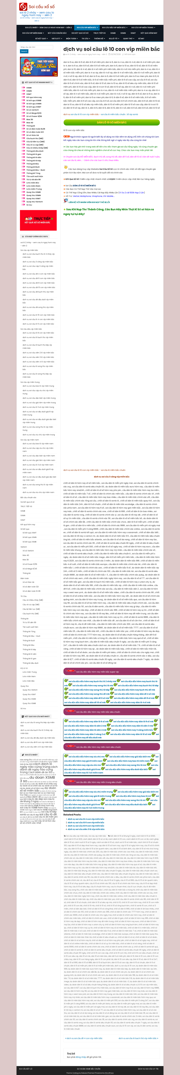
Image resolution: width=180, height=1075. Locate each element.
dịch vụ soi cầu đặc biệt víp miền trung (39, 398)
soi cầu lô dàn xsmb (142, 1026)
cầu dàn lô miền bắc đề (116, 858)
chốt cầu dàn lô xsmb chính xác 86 (131, 899)
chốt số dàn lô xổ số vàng (131, 943)
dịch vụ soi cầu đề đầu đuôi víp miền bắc (38, 738)
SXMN (123, 33)
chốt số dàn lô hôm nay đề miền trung (97, 921)
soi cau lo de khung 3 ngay (37, 800)
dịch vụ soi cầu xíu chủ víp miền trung (39, 434)
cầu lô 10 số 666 (127, 880)
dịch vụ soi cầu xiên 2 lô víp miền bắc (38, 352)
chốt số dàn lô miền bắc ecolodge (85, 934)
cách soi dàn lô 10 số (105, 842)
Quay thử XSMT (33, 198)
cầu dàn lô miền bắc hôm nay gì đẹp (91, 864)
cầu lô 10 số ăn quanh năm (146, 880)
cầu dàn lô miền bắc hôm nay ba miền (80, 861)
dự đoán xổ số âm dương (48, 791)
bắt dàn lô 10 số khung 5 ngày (122, 836)
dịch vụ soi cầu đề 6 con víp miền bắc (39, 278)
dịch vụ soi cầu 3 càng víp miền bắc (38, 261)
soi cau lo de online (32, 804)
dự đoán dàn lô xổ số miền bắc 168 (120, 975)
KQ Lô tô (113, 38)
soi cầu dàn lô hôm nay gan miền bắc (104, 991)
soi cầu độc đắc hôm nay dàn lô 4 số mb (130, 702)
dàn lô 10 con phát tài (104, 959)
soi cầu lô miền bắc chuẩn (113, 114)
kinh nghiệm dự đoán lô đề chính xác (40, 795)
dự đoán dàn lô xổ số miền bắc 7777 (86, 978)
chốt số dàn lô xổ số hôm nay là (77, 940)
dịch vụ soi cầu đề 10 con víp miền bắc (39, 287)
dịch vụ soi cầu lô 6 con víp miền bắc (86, 822)
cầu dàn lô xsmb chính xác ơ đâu (104, 877)
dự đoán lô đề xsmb (34, 782)
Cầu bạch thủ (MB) (34, 138)
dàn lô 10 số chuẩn (137, 962)
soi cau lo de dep (33, 799)
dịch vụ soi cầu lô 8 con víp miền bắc (86, 825)
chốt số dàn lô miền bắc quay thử (143, 934)
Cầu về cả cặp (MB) (34, 145)
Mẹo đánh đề (34, 796)
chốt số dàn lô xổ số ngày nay (137, 940)
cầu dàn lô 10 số (74, 848)
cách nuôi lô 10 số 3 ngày (85, 842)
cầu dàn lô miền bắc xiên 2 (147, 874)
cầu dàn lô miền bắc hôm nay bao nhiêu (115, 861)
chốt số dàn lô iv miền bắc (139, 928)
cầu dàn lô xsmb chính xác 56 (77, 877)
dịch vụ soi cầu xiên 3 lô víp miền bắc (86, 829)
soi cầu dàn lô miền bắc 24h (125, 994)
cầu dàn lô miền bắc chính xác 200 (84, 852)
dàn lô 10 (130, 956)
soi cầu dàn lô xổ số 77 (93, 1010)
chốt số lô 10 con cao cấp (97, 953)
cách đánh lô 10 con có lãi (137, 839)
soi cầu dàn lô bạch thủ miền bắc (94, 988)
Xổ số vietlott (32, 110)
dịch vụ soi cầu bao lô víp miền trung (38, 386)
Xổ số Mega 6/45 (33, 113)
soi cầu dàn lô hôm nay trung (99, 994)
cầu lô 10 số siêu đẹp (81, 886)
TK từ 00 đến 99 (33, 179)
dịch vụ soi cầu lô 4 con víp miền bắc (86, 819)
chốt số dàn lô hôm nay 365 (136, 918)
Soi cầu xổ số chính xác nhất (37, 821)
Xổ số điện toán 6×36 (31, 591)
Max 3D (29, 119)
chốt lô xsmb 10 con (138, 905)
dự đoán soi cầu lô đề (48, 782)
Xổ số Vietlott (28, 550)
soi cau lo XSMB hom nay (34, 807)
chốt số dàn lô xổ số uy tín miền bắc (104, 943)
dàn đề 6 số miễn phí (117, 956)
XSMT (29, 94)
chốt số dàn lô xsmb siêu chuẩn (97, 950)
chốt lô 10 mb (89, 905)
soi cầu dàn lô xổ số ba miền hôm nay (120, 1010)
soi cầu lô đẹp (33, 814)
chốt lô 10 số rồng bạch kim (118, 905)
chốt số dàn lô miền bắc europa (114, 934)
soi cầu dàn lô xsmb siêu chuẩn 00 (98, 1022)
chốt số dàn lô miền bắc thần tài (78, 937)
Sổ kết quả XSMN (33, 103)
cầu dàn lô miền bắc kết (146, 867)
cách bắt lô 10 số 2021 (73, 839)
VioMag (75, 1073)
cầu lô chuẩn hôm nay (100, 886)
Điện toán (71, 38)
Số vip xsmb (132, 114)
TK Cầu (85, 38)
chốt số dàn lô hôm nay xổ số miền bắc (110, 928)
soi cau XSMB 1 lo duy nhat (32, 812)
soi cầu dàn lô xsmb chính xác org (119, 1019)
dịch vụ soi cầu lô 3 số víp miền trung (38, 407)
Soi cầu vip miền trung (142, 27)
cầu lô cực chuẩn (134, 886)
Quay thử (127, 38)
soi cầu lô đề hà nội (27, 817)
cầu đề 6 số (88, 880)
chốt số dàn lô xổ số (126, 937)
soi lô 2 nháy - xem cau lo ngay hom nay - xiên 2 (86, 54)
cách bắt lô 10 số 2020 (145, 836)
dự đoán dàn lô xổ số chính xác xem (89, 975)
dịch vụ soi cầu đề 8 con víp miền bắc (39, 283)
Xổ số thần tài (32, 135)
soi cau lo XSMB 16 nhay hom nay (39, 805)
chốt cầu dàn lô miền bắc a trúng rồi (119, 890)
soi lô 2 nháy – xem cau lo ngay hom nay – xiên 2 (37, 13)
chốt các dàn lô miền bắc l (91, 890)
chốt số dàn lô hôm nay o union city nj (87, 924)
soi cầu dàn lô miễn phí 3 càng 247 (133, 1000)
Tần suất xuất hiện (34, 176)
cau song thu (73, 890)
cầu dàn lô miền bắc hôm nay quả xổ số (125, 864)
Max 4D (29, 122)
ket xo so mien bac (28, 793)
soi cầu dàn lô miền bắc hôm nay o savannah (100, 997)
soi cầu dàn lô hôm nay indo (133, 991)
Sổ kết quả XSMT (33, 107)
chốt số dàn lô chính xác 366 (97, 912)
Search (24, 51)
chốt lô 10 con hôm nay (132, 902)
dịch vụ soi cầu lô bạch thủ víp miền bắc (138, 1038)
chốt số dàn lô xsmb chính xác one (89, 946)
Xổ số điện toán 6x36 (35, 129)
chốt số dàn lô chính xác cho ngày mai (95, 915)
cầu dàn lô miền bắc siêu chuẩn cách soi (139, 870)
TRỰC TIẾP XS (99, 33)
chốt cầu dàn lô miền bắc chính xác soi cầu (134, 893)
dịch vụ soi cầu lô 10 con (125, 965)
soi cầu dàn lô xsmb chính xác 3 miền (126, 1016)
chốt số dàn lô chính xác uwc (94, 918)
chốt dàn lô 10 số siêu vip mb (100, 902)
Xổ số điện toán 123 (35, 132)
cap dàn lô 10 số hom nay (109, 845)
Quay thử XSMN (33, 195)
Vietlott (56, 38)
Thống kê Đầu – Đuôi (35, 170)
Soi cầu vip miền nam (32, 33)
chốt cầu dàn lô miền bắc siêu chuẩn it (140, 896)
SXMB (113, 33)
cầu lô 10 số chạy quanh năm (76, 883)
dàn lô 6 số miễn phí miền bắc (101, 965)
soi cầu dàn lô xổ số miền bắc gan (94, 1016)
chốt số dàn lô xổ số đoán (146, 937)
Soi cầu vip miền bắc (86, 27)
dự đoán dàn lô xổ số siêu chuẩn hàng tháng (88, 984)
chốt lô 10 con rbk (75, 905)
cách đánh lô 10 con (117, 839)
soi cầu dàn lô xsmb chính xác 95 (90, 1019)
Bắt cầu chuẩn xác (57, 33)
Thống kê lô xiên (33, 157)
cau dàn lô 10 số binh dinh (120, 848)
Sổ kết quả (40, 38)
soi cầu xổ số (41, 820)
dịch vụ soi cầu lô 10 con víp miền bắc (39, 315)
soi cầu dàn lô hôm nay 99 (75, 991)
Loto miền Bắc (32, 183)
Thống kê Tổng (33, 173)
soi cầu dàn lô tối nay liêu (137, 1007)
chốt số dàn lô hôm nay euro (126, 921)
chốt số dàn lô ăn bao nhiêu (142, 909)
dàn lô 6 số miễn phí (78, 965)
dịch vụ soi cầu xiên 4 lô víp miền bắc (38, 361)
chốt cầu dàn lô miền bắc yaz (102, 899)
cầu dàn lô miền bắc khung (75, 870)
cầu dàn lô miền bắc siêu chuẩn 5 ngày (104, 870)
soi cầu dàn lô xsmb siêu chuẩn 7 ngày (130, 1022)
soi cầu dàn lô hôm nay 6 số (121, 988)
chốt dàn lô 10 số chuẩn (77, 902)
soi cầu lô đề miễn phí (46, 816)
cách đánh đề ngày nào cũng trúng (39, 769)
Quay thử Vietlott (34, 202)
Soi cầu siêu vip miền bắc (114, 27)
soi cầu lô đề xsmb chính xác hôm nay (32, 819)
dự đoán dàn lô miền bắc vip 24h (143, 969)
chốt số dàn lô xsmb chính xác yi (119, 946)
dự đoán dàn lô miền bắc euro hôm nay (85, 969)
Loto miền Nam (33, 186)
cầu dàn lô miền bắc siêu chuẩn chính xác (82, 874)
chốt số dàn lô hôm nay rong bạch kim (121, 924)
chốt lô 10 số (101, 905)
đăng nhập (81, 1057)
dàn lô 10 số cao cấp (120, 962)
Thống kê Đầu (32, 164)
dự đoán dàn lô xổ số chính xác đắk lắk (80, 972)
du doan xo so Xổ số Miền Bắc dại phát (37, 774)
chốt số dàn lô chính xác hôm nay (127, 915)
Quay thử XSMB (33, 192)
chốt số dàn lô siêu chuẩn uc (104, 937)
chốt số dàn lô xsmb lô (73, 950)
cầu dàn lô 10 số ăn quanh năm (95, 848)
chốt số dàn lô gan (115, 918)
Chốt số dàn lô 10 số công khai (100, 909)
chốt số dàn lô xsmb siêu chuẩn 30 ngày (129, 950)
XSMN (29, 91)
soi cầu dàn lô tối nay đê (115, 1007)
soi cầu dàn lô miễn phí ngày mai (125, 1003)
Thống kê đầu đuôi (34, 151)
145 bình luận (129, 54)
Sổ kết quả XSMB (33, 100)
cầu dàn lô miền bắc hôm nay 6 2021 (142, 858)
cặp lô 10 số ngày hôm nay (132, 845)
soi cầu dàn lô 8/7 (71, 988)
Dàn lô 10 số (138, 959)
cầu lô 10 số (98, 880)
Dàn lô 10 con (140, 956)
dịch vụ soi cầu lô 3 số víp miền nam (38, 465)
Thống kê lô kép (33, 160)
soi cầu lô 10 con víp (80, 114)
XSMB (29, 88)
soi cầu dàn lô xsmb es (145, 1019)
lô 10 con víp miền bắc (147, 984)
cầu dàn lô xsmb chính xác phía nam (136, 877)
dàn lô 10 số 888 (85, 962)
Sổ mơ (141, 38)
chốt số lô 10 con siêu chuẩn (139, 953)
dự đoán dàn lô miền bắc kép (115, 969)
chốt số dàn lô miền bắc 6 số (99, 931)
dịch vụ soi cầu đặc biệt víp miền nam (39, 456)
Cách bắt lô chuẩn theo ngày (41, 762)
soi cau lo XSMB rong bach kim (38, 810)
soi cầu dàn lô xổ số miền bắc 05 (131, 1013)
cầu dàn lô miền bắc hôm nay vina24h (98, 867)
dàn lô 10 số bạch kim (102, 962)
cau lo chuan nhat (118, 886)
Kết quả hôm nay (149, 33)
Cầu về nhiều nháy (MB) (37, 148)
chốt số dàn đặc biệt (78, 909)
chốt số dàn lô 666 (122, 909)
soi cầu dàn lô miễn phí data (98, 1003)
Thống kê (98, 38)
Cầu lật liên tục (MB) (35, 141)
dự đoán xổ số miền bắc (38, 789)
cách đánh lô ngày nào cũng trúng (36, 765)
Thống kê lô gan (33, 154)
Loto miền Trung (34, 189)
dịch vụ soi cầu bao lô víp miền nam (38, 443)
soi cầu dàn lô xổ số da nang (80, 1013)
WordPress (109, 1073)
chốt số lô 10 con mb (118, 953)
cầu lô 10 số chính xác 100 (100, 883)
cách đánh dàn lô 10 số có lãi (95, 839)
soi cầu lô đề (48, 814)
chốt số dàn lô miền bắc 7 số (124, 931)
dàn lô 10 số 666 (71, 962)
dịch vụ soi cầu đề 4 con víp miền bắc (84, 1038)
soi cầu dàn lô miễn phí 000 (106, 1000)
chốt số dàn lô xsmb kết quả (146, 946)
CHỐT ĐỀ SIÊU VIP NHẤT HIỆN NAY (43, 760)
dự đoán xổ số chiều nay (46, 783)
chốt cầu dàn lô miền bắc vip (76, 899)
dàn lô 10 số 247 (150, 959)
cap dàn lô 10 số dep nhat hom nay (83, 845)
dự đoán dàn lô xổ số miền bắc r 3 (115, 981)
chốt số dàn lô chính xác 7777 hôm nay (127, 912)
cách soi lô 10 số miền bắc (126, 842)
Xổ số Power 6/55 (34, 116)
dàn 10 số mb (84, 956)
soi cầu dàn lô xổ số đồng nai (105, 1013)
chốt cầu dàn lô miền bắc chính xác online (96, 893)
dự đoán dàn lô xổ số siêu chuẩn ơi (123, 984)
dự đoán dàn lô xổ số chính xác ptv (112, 972)
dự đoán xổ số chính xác (31, 785)
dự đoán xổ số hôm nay (33, 788)
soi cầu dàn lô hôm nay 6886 (146, 988)
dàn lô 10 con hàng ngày (83, 959)
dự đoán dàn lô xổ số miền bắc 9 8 (117, 978)
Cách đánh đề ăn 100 (40, 772)
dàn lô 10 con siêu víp (123, 959)
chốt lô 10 (117, 902)
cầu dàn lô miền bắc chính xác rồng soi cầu (121, 855)
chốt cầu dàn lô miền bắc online (109, 896)
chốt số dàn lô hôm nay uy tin (80, 928)
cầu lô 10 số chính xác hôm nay (125, 883)
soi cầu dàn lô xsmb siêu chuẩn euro (99, 1026)
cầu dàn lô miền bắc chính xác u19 (90, 858)
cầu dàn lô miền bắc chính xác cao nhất (117, 852)
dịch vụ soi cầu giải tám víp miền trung (39, 402)
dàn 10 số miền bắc (99, 956)
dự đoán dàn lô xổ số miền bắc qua (85, 981)
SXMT (133, 33)
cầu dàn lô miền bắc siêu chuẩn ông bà (118, 874)
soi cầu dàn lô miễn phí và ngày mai (89, 1007)
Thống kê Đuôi (33, 167)
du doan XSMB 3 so (37, 779)
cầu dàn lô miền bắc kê (125, 867)
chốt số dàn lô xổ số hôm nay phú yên (108, 940)
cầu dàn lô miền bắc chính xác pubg (86, 855)
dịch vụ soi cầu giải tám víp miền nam (39, 460)
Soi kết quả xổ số (80, 33)
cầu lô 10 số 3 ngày (112, 880)
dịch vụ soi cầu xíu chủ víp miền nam (38, 492)
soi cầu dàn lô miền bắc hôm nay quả (137, 997)
